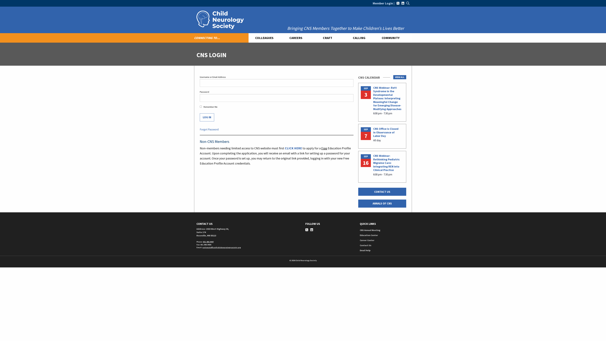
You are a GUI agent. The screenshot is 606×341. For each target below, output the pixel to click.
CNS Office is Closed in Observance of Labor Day (385, 132)
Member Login (383, 3)
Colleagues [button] (264, 38)
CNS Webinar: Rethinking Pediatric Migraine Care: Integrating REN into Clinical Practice (386, 163)
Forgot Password (209, 129)
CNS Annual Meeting (370, 230)
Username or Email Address (213, 77)
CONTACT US (382, 192)
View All (399, 77)
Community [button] (391, 38)
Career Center (367, 240)
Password (204, 91)
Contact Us (365, 245)
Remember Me (210, 106)
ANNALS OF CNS (382, 203)
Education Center (369, 235)
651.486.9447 (208, 242)
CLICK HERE (293, 148)
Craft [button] (327, 38)
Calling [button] (359, 38)
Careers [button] (295, 38)
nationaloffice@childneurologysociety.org (221, 247)
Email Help (365, 250)
